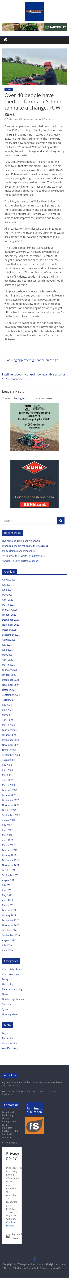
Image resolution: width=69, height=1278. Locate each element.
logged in (23, 398)
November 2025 (10, 624)
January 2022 (9, 855)
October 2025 (9, 629)
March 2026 (8, 604)
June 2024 (7, 709)
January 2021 (9, 915)
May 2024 (7, 714)
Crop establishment (12, 969)
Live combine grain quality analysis (21, 540)
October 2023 (9, 749)
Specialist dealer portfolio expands (21, 560)
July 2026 (7, 584)
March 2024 (8, 724)
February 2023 (9, 790)
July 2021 (7, 885)
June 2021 (7, 890)
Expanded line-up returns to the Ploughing (25, 545)
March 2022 (8, 845)
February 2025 (9, 669)
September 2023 (11, 754)
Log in (5, 1033)
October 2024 (9, 689)
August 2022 (8, 820)
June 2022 (7, 830)
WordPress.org (10, 1048)
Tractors (6, 1004)
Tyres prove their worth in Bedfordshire (23, 555)
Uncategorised (10, 1014)
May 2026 (7, 594)
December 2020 (10, 920)
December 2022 (10, 800)
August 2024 (8, 699)
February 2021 (9, 910)
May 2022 (7, 835)
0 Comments (48, 119)
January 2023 (9, 795)
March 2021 (8, 905)
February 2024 (9, 729)
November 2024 (10, 684)
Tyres (5, 1009)
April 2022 (7, 840)
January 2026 (9, 614)
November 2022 (10, 805)
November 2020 (10, 925)
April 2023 (7, 780)
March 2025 (8, 664)
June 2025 (7, 649)
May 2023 (7, 774)
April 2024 (7, 719)
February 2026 (9, 609)
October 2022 (9, 810)
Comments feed (10, 1043)
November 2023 (10, 744)
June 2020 (7, 950)
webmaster (32, 119)
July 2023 (7, 764)
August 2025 (8, 639)
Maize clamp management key (18, 550)
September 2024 (11, 694)
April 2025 (7, 659)
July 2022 (7, 825)
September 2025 (11, 634)
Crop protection (10, 974)
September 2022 (11, 815)
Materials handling (12, 989)
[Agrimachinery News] (5, 40)
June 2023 (7, 769)
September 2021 (11, 875)
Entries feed (8, 1038)
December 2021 (10, 860)
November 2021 (10, 865)
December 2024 (10, 679)
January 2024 (9, 734)
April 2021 (7, 900)
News (8, 89)
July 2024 (7, 704)
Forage (5, 979)
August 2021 (8, 880)
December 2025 (10, 619)
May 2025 (7, 654)
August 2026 (8, 579)
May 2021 (7, 895)
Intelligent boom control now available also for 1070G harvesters (33, 376)
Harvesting (8, 984)
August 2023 (8, 759)
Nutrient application (13, 999)
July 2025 (7, 644)
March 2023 (8, 785)
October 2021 (9, 870)
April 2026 (7, 599)
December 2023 (10, 739)
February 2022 (9, 850)
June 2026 (7, 589)
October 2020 (9, 930)
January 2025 (9, 674)
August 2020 (8, 940)
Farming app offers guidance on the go (30, 360)
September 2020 (11, 935)
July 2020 (7, 945)
